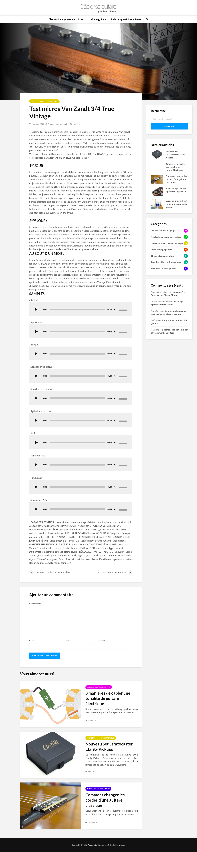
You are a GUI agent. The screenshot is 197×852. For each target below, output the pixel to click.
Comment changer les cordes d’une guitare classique (105, 800)
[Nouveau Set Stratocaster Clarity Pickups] (50, 754)
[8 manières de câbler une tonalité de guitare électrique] (50, 703)
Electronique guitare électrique (66, 19)
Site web (101, 641)
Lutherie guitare (97, 19)
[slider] (123, 310)
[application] (80, 309)
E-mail (67, 641)
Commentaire (35, 604)
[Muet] (115, 309)
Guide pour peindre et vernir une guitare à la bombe (176, 203)
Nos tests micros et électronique (44, 101)
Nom (31, 641)
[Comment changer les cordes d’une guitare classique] (50, 805)
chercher (169, 126)
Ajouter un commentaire (58, 124)
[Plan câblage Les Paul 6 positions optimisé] (157, 191)
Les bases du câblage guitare (98, 687)
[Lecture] (36, 309)
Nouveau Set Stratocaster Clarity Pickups (109, 746)
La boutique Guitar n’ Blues (126, 19)
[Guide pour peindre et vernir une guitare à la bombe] (157, 203)
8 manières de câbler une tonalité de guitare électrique (107, 698)
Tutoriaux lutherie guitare (98, 789)
